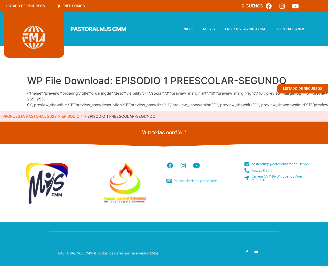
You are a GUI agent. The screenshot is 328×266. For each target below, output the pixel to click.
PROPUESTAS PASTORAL (246, 29)
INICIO (187, 29)
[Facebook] (269, 6)
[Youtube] (295, 6)
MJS (207, 29)
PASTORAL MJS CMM (98, 29)
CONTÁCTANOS (291, 29)
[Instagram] (282, 6)
